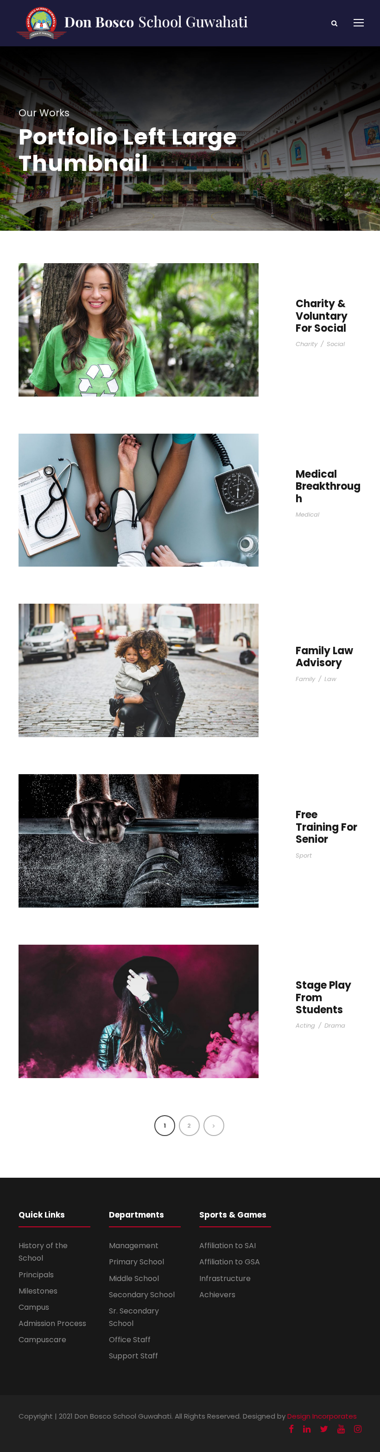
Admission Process (52, 1323)
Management (133, 1245)
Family (305, 679)
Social (336, 344)
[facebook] (291, 1429)
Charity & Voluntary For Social (322, 316)
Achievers (217, 1294)
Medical (307, 514)
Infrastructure (225, 1278)
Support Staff (133, 1356)
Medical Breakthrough (328, 486)
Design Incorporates (322, 1416)
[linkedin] (306, 1429)
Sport (304, 855)
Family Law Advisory (324, 657)
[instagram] (357, 1429)
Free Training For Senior (326, 827)
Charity (306, 344)
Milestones (38, 1291)
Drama (334, 1025)
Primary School (136, 1261)
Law (330, 679)
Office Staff (130, 1339)
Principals (36, 1274)
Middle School (134, 1278)
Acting (305, 1025)
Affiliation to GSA (229, 1261)
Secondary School (142, 1294)
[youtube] (341, 1429)
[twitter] (324, 1429)
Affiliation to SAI (227, 1245)
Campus (34, 1307)
